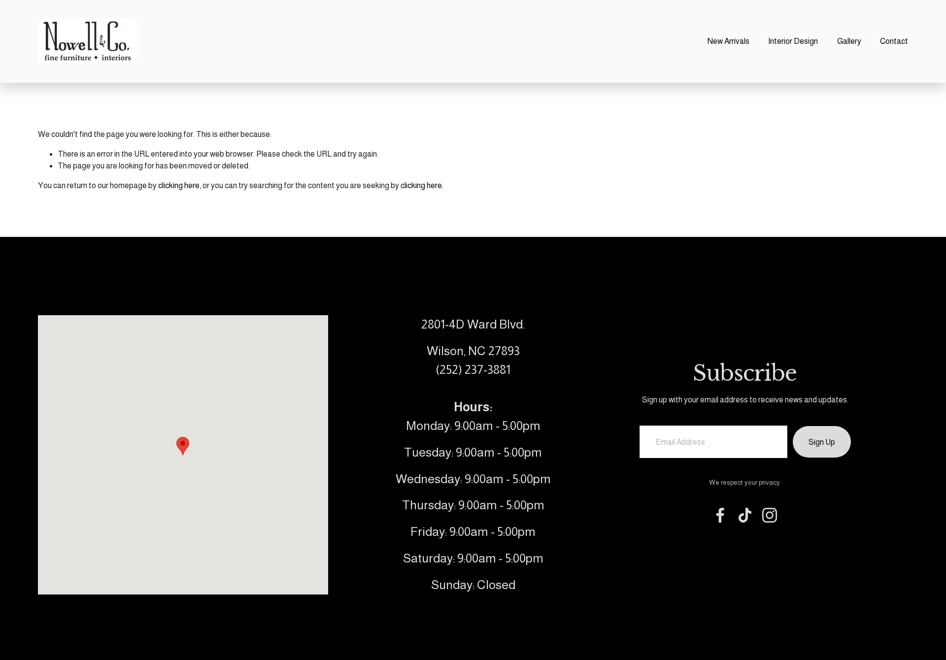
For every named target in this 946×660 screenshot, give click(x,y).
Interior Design (793, 41)
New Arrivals (728, 41)
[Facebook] (720, 515)
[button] (182, 446)
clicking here (179, 185)
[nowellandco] (769, 515)
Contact (894, 41)
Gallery (849, 41)
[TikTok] (745, 515)
